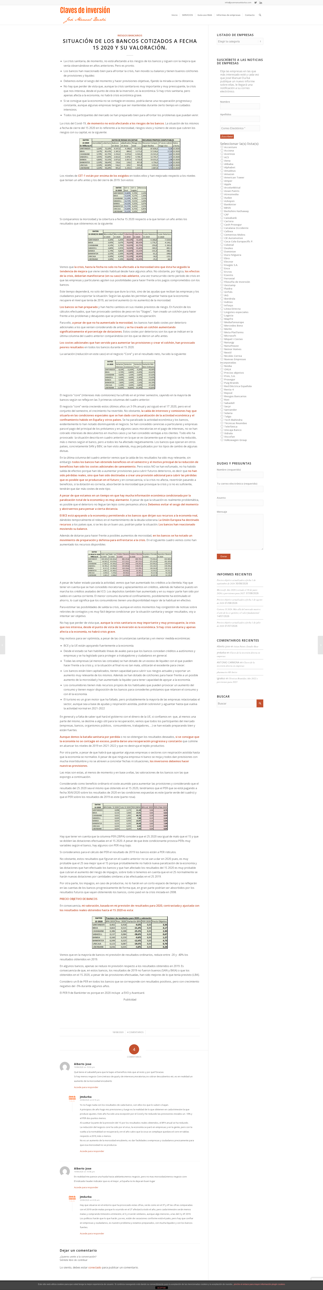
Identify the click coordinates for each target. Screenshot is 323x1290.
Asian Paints (231, 191)
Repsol (228, 392)
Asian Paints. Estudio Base (246, 646)
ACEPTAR (161, 1288)
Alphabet (229, 167)
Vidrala (228, 433)
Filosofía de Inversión (237, 281)
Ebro (227, 258)
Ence (227, 268)
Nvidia (228, 366)
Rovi (226, 399)
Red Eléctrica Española (238, 386)
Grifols (228, 292)
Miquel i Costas (233, 339)
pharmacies (222, 672)
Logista (228, 315)
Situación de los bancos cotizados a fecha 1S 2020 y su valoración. (130, 44)
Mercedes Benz (233, 325)
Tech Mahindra (233, 419)
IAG (226, 295)
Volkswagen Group (235, 440)
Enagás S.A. (231, 265)
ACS (226, 157)
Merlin (228, 329)
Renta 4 (229, 389)
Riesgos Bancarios (130, 35)
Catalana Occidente (236, 228)
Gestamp (230, 285)
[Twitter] (255, 2)
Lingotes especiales (236, 312)
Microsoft (230, 335)
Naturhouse (231, 345)
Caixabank (230, 217)
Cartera (229, 221)
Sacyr (227, 406)
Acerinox (229, 154)
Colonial (229, 244)
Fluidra (228, 288)
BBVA (227, 207)
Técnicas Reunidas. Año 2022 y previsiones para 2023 (237, 680)
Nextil (227, 352)
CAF (226, 214)
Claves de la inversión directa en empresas (236, 664)
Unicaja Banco (232, 430)
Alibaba (228, 164)
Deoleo (228, 248)
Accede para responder (86, 1087)
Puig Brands (231, 382)
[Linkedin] (260, 2)
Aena (227, 160)
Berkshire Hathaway (236, 211)
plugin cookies (278, 1284)
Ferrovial (229, 278)
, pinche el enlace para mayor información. (252, 1284)
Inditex (228, 302)
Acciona (229, 150)
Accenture (230, 147)
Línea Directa (232, 308)
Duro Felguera (232, 254)
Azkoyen (229, 201)
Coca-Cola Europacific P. (238, 241)
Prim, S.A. (230, 376)
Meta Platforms (234, 332)
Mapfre (228, 318)
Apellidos (225, 114)
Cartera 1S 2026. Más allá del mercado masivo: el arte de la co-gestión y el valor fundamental (239, 611)
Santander (230, 409)
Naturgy (229, 342)
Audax (228, 197)
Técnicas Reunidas (235, 423)
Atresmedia (231, 194)
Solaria (228, 413)
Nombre (225, 101)
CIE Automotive (233, 238)
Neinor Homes (232, 349)
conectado (94, 1267)
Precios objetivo (234, 372)
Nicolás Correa (233, 355)
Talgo (227, 416)
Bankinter (230, 204)
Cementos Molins (234, 234)
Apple (227, 184)
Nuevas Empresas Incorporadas (233, 360)
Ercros (228, 271)
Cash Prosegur (233, 224)
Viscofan (229, 436)
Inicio (234, 672)
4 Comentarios (135, 1032)
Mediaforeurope (234, 322)
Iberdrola (229, 298)
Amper (228, 180)
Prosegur (229, 379)
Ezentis (228, 275)
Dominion (230, 251)
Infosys (228, 305)
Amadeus (230, 170)
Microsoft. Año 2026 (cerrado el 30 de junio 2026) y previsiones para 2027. (237, 591)
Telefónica (230, 426)
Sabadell (229, 403)
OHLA (227, 369)
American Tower (234, 177)
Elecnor (228, 261)
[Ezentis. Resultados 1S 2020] (2, 645)
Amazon (229, 174)
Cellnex (228, 231)
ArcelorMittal (232, 187)
